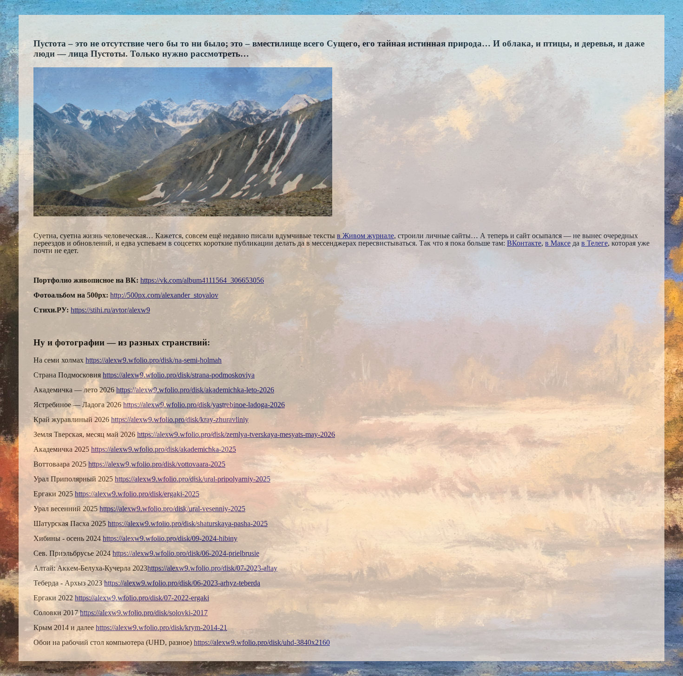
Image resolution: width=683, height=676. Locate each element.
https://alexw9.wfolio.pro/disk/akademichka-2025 (163, 449)
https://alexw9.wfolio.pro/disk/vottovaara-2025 (156, 464)
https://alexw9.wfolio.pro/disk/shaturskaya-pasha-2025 (188, 523)
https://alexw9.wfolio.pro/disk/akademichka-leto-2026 (195, 390)
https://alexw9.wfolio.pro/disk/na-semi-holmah (153, 360)
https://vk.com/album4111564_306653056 (202, 280)
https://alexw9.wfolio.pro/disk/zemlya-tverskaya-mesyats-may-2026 (236, 434)
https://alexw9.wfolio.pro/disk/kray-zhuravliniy (180, 419)
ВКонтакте (524, 243)
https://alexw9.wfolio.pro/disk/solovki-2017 (144, 613)
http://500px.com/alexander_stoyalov (164, 295)
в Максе (558, 243)
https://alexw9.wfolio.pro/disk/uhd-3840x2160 (262, 642)
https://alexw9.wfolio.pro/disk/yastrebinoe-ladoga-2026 (204, 405)
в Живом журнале (365, 236)
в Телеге (594, 243)
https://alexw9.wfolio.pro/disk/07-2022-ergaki (142, 598)
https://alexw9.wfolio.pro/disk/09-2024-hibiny (170, 538)
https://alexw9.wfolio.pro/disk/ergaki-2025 (137, 494)
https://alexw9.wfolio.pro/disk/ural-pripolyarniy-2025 (192, 479)
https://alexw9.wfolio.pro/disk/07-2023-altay (212, 568)
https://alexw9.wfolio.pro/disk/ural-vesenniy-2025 (172, 509)
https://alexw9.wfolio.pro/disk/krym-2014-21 (161, 627)
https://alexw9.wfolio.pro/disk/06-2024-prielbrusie (185, 553)
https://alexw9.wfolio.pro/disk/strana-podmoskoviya (179, 375)
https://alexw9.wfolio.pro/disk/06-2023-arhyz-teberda (182, 583)
